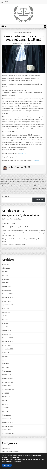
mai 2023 (5, 404)
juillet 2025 (6, 312)
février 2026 (6, 286)
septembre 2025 (8, 305)
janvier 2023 (6, 419)
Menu (6, 2)
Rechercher (6, 196)
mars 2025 (5, 327)
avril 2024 (5, 363)
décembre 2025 (7, 294)
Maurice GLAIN (18, 43)
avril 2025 (5, 323)
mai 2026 (5, 275)
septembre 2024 (8, 349)
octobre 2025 (6, 301)
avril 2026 (5, 279)
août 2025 (5, 308)
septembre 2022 (8, 433)
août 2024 (5, 352)
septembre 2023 (8, 389)
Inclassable (6, 448)
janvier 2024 (6, 374)
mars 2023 (5, 411)
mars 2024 (5, 367)
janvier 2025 (6, 334)
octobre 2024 (6, 345)
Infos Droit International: (24, 32)
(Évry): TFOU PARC (8, 223)
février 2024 (6, 371)
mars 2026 (5, 283)
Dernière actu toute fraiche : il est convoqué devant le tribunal (23, 37)
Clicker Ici (23, 153)
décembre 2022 (7, 422)
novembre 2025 (7, 297)
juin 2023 (5, 400)
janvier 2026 (6, 290)
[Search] (45, 26)
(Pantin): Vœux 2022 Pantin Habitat (14, 245)
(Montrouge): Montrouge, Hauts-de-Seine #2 (17, 227)
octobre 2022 (6, 430)
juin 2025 (5, 316)
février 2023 (6, 415)
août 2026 (5, 264)
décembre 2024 (7, 338)
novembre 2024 (7, 341)
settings (18, 461)
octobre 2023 (6, 386)
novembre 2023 (7, 382)
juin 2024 (5, 356)
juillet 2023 (6, 397)
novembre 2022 (7, 426)
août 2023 (5, 393)
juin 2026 (5, 272)
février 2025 (6, 330)
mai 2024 (5, 360)
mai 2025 (5, 319)
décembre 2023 (7, 378)
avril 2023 (5, 408)
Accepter (7, 465)
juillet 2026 (6, 268)
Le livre (17, 157)
